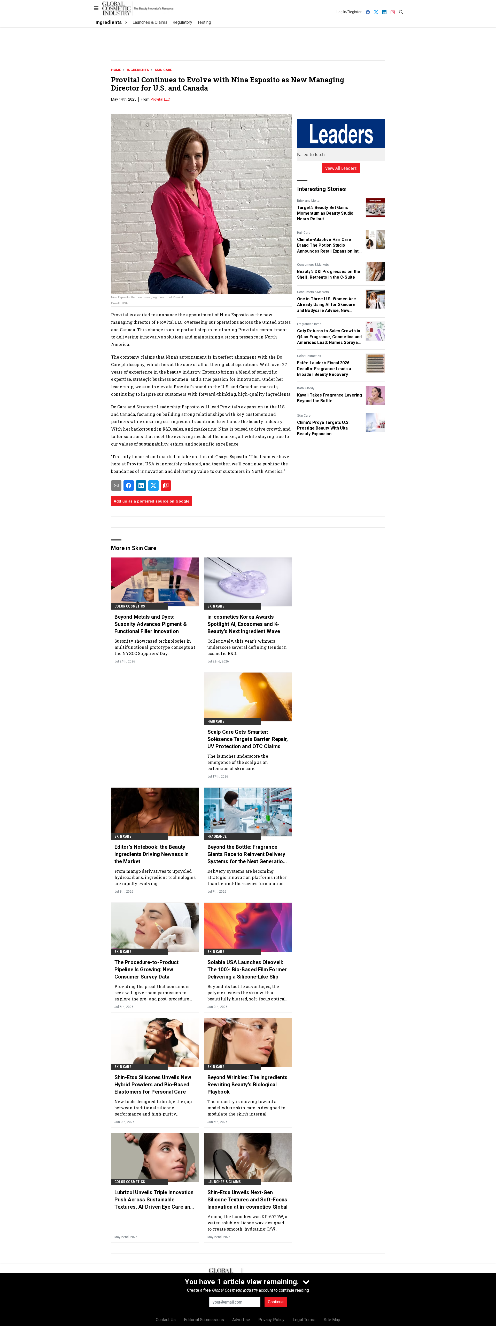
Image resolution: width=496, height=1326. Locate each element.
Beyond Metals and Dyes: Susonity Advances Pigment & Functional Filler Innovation (150, 624)
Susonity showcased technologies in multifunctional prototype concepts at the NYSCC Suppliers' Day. (154, 647)
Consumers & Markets (313, 264)
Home (116, 70)
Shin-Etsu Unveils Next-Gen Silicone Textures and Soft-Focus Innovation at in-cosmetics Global (247, 1199)
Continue (276, 1301)
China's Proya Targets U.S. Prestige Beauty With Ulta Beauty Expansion (323, 428)
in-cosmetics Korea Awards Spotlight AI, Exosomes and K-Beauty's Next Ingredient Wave (243, 624)
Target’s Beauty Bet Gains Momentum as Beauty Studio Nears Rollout (325, 213)
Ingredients (138, 70)
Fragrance (217, 836)
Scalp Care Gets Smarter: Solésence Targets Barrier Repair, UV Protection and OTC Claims (247, 739)
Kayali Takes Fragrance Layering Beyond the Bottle (329, 398)
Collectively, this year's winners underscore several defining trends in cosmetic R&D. (247, 647)
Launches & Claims (224, 1182)
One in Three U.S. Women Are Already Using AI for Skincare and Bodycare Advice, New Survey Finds (326, 304)
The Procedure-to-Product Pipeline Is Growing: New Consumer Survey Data (146, 969)
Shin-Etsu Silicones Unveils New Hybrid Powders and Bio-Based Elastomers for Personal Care (152, 1084)
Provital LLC (160, 99)
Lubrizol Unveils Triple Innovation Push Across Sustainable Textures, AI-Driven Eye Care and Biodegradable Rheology (153, 1199)
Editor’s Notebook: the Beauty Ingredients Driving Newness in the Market (151, 854)
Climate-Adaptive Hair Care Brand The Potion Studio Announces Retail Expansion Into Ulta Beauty (329, 245)
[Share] (128, 485)
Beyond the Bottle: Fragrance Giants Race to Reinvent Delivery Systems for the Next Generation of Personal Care (246, 854)
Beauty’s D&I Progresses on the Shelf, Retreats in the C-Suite (328, 274)
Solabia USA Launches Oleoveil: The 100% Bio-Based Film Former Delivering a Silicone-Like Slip (247, 969)
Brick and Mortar (309, 201)
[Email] (116, 485)
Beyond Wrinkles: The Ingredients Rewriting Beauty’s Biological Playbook (247, 1084)
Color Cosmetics (309, 356)
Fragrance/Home (309, 324)
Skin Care (163, 70)
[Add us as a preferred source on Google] (166, 485)
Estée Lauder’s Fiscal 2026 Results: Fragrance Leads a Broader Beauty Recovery (324, 368)
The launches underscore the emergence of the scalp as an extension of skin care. (237, 762)
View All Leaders (341, 168)
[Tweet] (153, 485)
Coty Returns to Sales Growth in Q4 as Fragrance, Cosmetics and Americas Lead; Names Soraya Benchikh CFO (329, 336)
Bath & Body (305, 388)
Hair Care (303, 233)
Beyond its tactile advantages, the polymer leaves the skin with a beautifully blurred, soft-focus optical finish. (246, 992)
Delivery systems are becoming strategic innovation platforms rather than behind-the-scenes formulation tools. (247, 877)
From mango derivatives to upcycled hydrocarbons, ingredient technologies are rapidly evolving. (155, 877)
